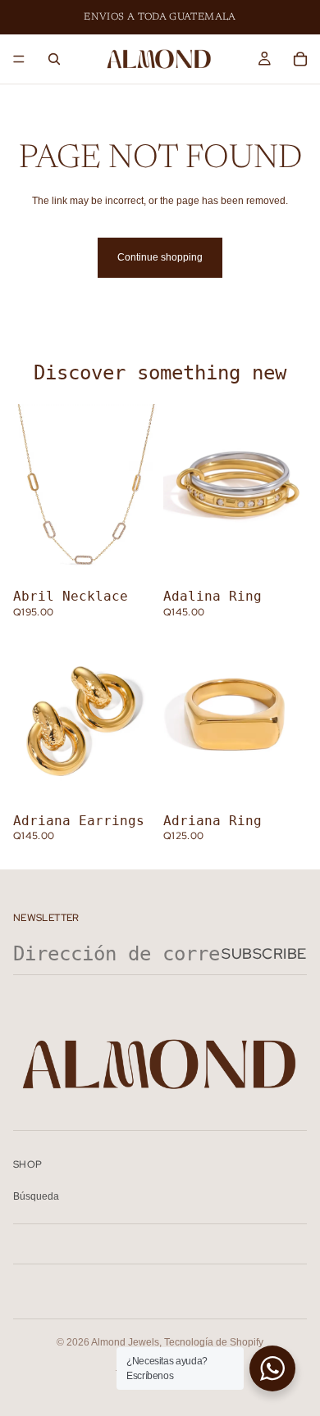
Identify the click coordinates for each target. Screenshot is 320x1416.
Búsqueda (36, 1196)
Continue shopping (160, 257)
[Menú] (19, 59)
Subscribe (264, 953)
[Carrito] (300, 59)
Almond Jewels (125, 1342)
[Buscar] (54, 59)
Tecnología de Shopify (213, 1342)
